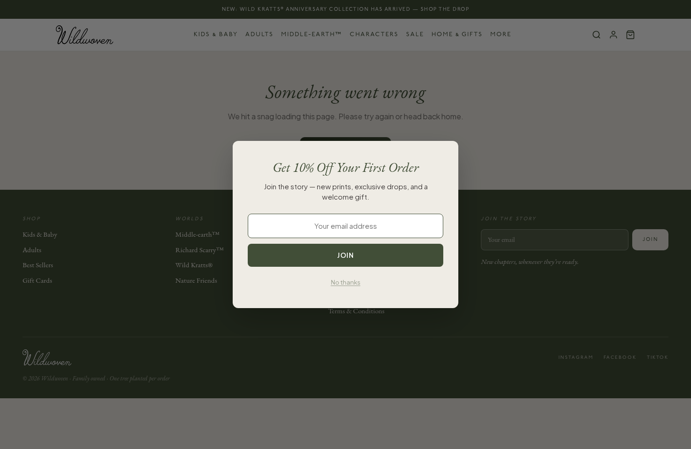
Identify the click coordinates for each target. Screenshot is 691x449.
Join (345, 255)
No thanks (346, 282)
